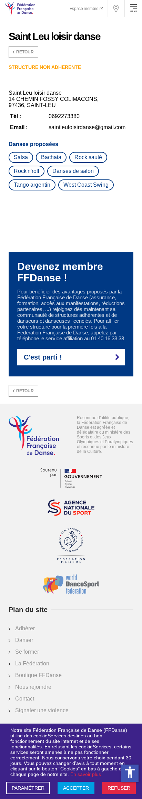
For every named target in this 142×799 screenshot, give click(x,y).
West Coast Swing (86, 185)
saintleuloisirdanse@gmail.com (87, 127)
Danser (24, 640)
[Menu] (133, 8)
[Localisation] (116, 8)
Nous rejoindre (33, 687)
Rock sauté (88, 157)
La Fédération (32, 663)
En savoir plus (85, 774)
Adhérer (25, 628)
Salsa (21, 157)
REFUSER (119, 788)
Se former (27, 652)
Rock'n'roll (26, 171)
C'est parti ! (43, 357)
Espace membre (84, 8)
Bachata (51, 157)
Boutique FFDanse (38, 675)
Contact (24, 699)
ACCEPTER (76, 788)
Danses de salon (73, 171)
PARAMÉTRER (28, 788)
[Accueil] (34, 436)
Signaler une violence (42, 710)
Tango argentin (32, 185)
